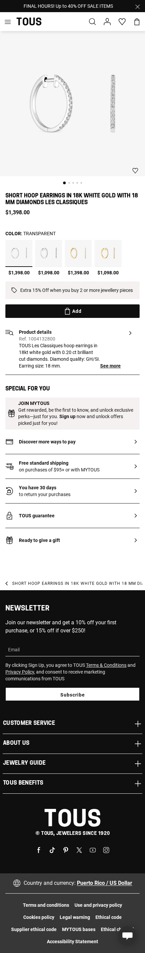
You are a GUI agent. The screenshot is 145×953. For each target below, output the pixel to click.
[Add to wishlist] (135, 170)
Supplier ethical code (34, 929)
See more (110, 366)
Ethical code (108, 917)
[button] (107, 21)
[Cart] (137, 21)
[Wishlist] (118, 22)
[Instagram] (106, 849)
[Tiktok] (52, 849)
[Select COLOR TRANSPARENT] (18, 253)
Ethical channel (117, 929)
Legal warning (75, 917)
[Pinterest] (65, 849)
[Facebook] (38, 849)
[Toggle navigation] (8, 21)
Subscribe (72, 695)
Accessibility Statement (72, 941)
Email (14, 649)
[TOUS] (29, 21)
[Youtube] (92, 849)
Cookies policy (38, 917)
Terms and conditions (46, 905)
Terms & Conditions (106, 665)
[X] (79, 849)
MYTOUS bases (78, 929)
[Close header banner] (137, 6)
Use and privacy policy (98, 905)
